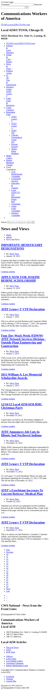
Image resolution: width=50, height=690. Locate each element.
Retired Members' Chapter (10, 162)
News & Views (12, 647)
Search (4, 222)
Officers (9, 656)
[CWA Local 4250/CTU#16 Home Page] (15, 25)
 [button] (7, 218)
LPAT (8, 650)
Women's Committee (15, 214)
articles (9, 237)
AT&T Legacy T (14, 119)
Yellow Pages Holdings (15, 151)
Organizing (15, 204)
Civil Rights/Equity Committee (16, 174)
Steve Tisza (14, 254)
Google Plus (11, 681)
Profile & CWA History (9, 58)
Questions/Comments (14, 663)
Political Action (9, 72)
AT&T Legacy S (14, 126)
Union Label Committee (15, 208)
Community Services (16, 180)
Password (38, 4)
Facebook (10, 676)
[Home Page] (20, 43)
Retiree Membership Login (17, 666)
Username (5, 4)
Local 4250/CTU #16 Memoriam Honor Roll (15, 196)
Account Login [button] (7, 2)
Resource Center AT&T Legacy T (10, 91)
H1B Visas (10, 652)
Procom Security (14, 145)
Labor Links (11, 659)
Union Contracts (10, 109)
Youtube (9, 679)
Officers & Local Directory (10, 49)
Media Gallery (9, 157)
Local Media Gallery (14, 661)
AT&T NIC (14, 131)
